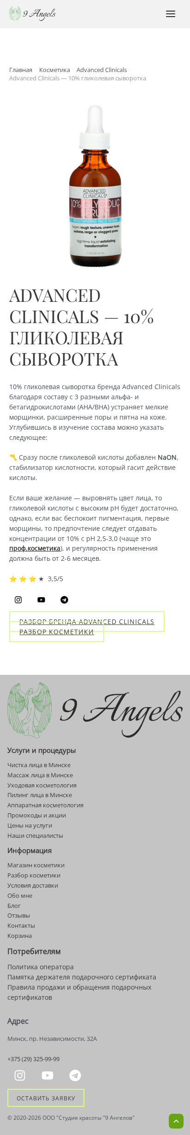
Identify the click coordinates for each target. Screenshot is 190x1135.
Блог (14, 905)
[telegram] (76, 1075)
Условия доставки (32, 885)
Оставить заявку (46, 1097)
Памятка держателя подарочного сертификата (81, 977)
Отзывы (18, 915)
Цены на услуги (29, 825)
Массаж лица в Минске (40, 775)
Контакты (21, 925)
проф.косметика (34, 548)
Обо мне (19, 895)
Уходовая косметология (42, 785)
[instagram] (21, 1075)
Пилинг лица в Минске (39, 795)
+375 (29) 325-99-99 (33, 1059)
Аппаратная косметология (45, 805)
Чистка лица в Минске (39, 765)
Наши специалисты (35, 835)
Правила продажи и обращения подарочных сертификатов (79, 992)
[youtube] (49, 1075)
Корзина (19, 935)
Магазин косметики (36, 865)
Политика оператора (40, 966)
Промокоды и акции (36, 815)
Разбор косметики (56, 631)
